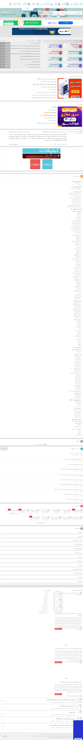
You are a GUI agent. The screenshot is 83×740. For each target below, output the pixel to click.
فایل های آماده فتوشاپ (75, 429)
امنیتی (78, 233)
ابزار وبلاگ (45, 598)
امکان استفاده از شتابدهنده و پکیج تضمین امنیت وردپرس (44, 95)
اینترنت (78, 189)
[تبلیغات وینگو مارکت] (41, 444)
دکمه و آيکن (77, 336)
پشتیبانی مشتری (77, 291)
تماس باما (45, 597)
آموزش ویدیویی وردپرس (75, 188)
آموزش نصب (77, 401)
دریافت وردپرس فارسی (43, 612)
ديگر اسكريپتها (13, 132)
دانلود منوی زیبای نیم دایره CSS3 (68, 706)
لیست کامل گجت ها (41, 523)
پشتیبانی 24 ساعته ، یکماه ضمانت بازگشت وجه (46, 92)
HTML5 (78, 214)
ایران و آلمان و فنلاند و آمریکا (50, 118)
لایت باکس (78, 339)
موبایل (78, 343)
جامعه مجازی (20, 132)
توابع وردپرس (45, 605)
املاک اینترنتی (77, 232)
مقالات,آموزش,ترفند (77, 399)
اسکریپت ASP (77, 220)
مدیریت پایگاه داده (76, 277)
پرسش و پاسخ (77, 289)
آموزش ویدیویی (78, 186)
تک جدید (80, 565)
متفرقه (78, 340)
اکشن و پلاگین (77, 426)
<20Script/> (6, 12)
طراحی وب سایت (72, 737)
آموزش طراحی (78, 181)
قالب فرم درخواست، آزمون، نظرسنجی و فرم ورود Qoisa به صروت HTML (68, 489)
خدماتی (78, 250)
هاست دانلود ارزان (78, 573)
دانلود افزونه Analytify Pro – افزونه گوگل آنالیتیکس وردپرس (71, 484)
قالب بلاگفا (78, 394)
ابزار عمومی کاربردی (76, 199)
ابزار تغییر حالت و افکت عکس (74, 193)
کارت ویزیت (77, 435)
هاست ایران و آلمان (52, 110)
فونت (79, 430)
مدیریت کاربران (77, 279)
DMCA (60, 734)
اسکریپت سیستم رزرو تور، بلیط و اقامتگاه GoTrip (73, 494)
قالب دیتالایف (77, 379)
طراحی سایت (77, 415)
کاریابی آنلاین (77, 294)
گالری (79, 345)
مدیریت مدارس (77, 276)
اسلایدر (78, 218)
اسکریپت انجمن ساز (35, 43)
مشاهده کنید (57, 628)
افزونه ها (79, 300)
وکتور (79, 433)
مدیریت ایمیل (77, 268)
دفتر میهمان (77, 253)
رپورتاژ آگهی (78, 347)
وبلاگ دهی (78, 285)
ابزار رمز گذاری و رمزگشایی (74, 194)
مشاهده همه (46, 41)
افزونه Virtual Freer (76, 303)
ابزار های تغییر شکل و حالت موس (73, 206)
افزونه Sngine (77, 302)
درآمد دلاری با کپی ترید (77, 540)
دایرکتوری (78, 251)
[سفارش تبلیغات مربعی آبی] (47, 168)
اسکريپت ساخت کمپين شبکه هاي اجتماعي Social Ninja (55, 132)
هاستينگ (78, 283)
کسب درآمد (77, 295)
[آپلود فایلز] (60, 24)
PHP (79, 184)
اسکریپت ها (26, 132)
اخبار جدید (80, 557)
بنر (79, 427)
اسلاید (78, 321)
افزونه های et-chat (76, 308)
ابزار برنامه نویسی (76, 409)
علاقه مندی (77, 261)
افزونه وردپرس (77, 311)
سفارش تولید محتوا (78, 549)
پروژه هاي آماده (78, 419)
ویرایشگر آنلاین (77, 286)
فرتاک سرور (79, 105)
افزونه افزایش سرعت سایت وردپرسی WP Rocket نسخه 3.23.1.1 (70, 474)
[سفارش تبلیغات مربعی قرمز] (35, 168)
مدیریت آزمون (77, 267)
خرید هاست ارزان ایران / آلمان (75, 76)
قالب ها (79, 354)
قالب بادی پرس (77, 375)
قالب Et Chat (77, 357)
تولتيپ (78, 331)
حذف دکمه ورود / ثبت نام (34, 67)
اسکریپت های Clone (76, 223)
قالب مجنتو (78, 380)
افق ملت (80, 536)
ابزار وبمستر (78, 191)
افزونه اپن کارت (77, 305)
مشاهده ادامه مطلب (13, 144)
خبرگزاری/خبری (77, 248)
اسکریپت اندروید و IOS (75, 221)
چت (79, 292)
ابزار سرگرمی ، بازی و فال (75, 197)
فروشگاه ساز (77, 264)
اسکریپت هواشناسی (76, 226)
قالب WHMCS (77, 368)
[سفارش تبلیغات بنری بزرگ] (41, 152)
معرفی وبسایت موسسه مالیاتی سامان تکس (30, 51)
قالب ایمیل (78, 374)
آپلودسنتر (78, 217)
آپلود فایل (80, 581)
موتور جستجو (77, 280)
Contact (57, 734)
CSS (79, 212)
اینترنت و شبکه (77, 414)
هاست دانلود (49, 737)
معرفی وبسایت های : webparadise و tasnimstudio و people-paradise (24, 54)
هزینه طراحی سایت (78, 544)
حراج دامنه (80, 577)
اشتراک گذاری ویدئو (76, 230)
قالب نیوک (78, 383)
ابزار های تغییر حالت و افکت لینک (74, 205)
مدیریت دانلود (77, 271)
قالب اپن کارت (77, 371)
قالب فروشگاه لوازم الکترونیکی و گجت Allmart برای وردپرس (71, 469)
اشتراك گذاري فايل (76, 229)
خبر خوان (78, 245)
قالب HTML (77, 362)
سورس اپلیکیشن (78, 349)
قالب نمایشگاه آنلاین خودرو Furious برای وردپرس (73, 459)
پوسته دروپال (77, 389)
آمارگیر (78, 215)
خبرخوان (78, 334)
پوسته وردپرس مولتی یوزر (75, 391)
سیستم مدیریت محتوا (76, 259)
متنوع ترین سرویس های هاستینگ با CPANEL (46, 79)
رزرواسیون (78, 256)
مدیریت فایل (77, 274)
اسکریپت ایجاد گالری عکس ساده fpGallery (65, 719)
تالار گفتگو (78, 238)
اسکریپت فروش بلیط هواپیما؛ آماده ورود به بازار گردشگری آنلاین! (61, 700)
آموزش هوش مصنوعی (77, 569)
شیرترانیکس (77, 317)
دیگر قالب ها (77, 356)
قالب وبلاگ (79, 393)
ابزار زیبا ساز (77, 196)
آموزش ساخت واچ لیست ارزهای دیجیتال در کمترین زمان (63, 725)
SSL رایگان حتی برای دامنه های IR (49, 87)
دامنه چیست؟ (72, 712)
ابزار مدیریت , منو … (76, 202)
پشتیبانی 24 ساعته (52, 120)
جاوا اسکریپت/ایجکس (76, 241)
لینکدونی (78, 265)
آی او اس (78, 351)
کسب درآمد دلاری (78, 553)
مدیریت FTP (77, 417)
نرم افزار (79, 408)
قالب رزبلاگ (77, 396)
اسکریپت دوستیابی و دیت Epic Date (75, 453)
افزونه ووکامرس (77, 313)
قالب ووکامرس (77, 386)
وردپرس (78, 405)
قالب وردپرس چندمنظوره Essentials (75, 464)
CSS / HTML (77, 182)
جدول (79, 333)
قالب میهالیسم (77, 382)
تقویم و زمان (77, 330)
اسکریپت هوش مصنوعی (75, 227)
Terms (70, 734)
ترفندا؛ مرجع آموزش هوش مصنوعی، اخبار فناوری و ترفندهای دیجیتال (25, 48)
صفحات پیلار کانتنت (35, 62)
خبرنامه (78, 247)
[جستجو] (41, 12)
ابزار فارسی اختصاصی (75, 200)
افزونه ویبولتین (77, 314)
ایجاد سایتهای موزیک (76, 235)
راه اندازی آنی (53, 90)
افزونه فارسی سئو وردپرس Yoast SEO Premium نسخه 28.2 (71, 479)
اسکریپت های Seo (76, 224)
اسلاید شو (78, 322)
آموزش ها (78, 402)
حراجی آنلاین (77, 244)
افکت (79, 324)
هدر (79, 432)
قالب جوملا (78, 377)
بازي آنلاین (78, 236)
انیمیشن (78, 327)
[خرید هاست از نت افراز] (41, 158)
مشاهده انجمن (3, 40)
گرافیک (79, 423)
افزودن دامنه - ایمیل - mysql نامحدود (48, 82)
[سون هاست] (22, 24)
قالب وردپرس (77, 385)
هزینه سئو (80, 532)
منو (79, 342)
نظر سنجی (78, 282)
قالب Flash (78, 359)
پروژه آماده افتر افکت (76, 420)
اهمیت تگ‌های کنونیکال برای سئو (33, 64)
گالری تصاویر (77, 298)
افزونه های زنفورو (76, 310)
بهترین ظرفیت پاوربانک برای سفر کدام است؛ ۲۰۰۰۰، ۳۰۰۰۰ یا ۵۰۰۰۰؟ (25, 46)
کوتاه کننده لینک (77, 297)
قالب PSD (78, 366)
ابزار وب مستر (77, 411)
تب (79, 328)
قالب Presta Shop (76, 365)
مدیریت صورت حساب (75, 273)
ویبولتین (78, 388)
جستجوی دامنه (77, 242)
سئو (79, 404)
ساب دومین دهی (77, 257)
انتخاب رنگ (78, 325)
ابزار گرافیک (77, 412)
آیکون (79, 424)
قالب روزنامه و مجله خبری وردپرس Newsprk (74, 499)
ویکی (79, 288)
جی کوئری (79, 319)
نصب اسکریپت (44, 606)
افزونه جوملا (77, 306)
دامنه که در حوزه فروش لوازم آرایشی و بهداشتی (30, 59)
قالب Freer (78, 360)
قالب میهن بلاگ (77, 397)
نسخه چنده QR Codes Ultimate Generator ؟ (30, 56)
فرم (79, 337)
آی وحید (66, 737)
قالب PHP (78, 363)
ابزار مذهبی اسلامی (76, 203)
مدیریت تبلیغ (77, 270)
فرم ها (78, 262)
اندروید (78, 352)
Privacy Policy (65, 734)
